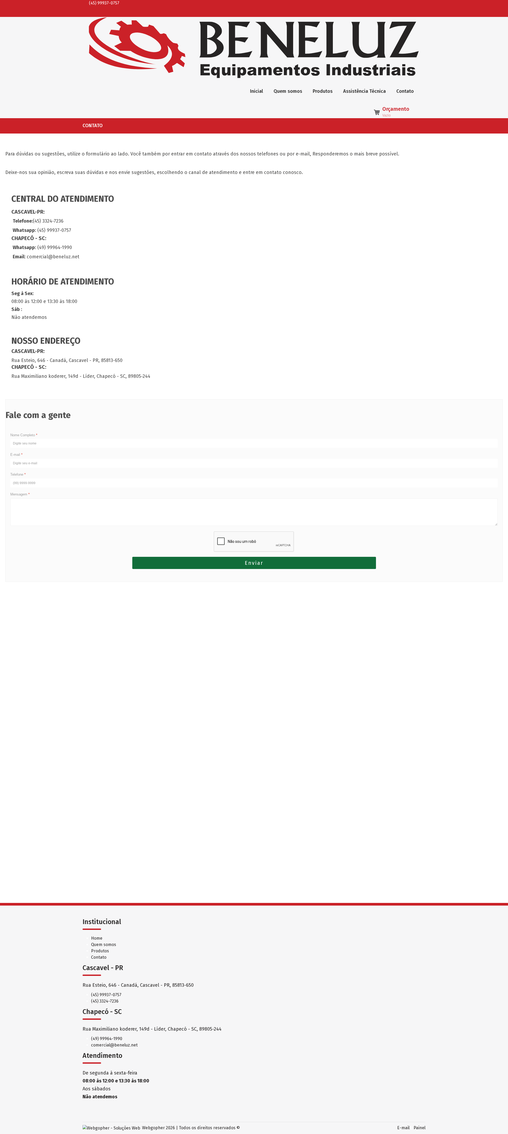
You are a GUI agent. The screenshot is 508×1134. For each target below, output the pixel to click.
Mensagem (20, 494)
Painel (419, 1127)
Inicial (256, 91)
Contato (405, 91)
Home (96, 938)
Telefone (18, 474)
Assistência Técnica (364, 91)
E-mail (16, 455)
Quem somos (288, 91)
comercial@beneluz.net (114, 1045)
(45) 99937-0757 (106, 994)
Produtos (323, 91)
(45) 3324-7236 (105, 1001)
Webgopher (153, 1127)
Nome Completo (23, 435)
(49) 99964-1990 (106, 1038)
